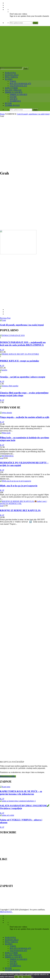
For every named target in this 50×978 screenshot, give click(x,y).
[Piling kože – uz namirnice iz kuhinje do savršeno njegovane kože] (5, 433)
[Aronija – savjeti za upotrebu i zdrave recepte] (3, 370)
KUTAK (8, 103)
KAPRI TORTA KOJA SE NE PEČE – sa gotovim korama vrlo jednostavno (21, 792)
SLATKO (8, 79)
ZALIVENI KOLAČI (18, 86)
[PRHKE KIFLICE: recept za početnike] (19, 354)
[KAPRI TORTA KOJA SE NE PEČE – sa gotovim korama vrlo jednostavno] (5, 787)
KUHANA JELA (12, 75)
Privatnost (26, 977)
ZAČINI (13, 97)
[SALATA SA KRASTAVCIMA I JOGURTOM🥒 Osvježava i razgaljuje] (18, 801)
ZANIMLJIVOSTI (12, 105)
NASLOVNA (10, 73)
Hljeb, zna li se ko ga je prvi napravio (18, 485)
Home (2, 114)
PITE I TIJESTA (11, 77)
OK (16, 977)
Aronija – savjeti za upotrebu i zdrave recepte (22, 377)
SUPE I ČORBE (11, 88)
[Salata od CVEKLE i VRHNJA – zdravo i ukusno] (7, 815)
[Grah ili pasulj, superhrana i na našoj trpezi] (3, 320)
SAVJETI (13, 99)
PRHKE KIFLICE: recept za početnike (19, 361)
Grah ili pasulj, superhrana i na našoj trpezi (33, 114)
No (20, 977)
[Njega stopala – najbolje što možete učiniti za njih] (6, 413)
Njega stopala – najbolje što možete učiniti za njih (24, 417)
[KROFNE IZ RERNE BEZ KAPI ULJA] (25, 503)
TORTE (13, 81)
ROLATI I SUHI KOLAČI (20, 84)
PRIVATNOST (6, 912)
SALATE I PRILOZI (13, 90)
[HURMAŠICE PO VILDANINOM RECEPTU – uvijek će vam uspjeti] (7, 456)
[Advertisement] (25, 143)
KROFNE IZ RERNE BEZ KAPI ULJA (20, 510)
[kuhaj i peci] (25, 52)
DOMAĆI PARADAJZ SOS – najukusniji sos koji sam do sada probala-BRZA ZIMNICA (23, 343)
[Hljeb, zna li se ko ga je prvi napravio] (15, 481)
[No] (32, 977)
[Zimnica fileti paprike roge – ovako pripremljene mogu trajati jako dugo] (9, 386)
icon (1, 458)
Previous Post (5, 318)
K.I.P (2, 350)
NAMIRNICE (15, 101)
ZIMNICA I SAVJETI (13, 92)
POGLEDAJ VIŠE (8, 776)
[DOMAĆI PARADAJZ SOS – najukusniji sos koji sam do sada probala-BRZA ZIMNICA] (12, 335)
